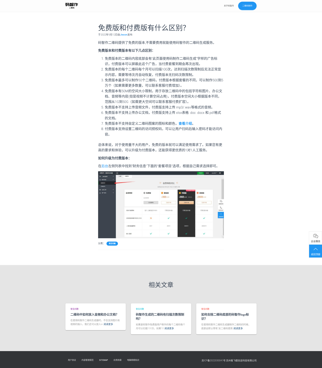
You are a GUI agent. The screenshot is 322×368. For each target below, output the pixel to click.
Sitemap (103, 360)
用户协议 (72, 360)
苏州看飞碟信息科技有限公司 (241, 360)
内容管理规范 (88, 360)
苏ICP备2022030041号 (214, 360)
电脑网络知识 (133, 360)
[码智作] (71, 6)
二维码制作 (247, 6)
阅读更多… (109, 324)
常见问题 (112, 243)
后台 (104, 166)
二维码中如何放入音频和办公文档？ (94, 314)
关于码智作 (229, 6)
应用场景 (118, 360)
